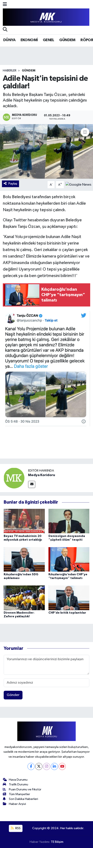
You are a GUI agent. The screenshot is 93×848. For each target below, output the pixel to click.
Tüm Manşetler (19, 794)
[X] (38, 766)
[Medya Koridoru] (14, 478)
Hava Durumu (18, 779)
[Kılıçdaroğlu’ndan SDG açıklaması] (24, 559)
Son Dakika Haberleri (23, 799)
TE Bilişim (57, 841)
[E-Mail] (31, 484)
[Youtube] (62, 766)
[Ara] (5, 30)
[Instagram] (46, 766)
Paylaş (12, 183)
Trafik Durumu (18, 784)
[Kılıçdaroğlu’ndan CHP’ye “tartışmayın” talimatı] (69, 559)
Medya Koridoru (41, 475)
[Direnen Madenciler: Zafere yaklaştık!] (24, 598)
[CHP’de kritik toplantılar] (69, 598)
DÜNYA (9, 40)
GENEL (48, 40)
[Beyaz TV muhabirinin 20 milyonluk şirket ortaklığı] (24, 521)
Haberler (9, 70)
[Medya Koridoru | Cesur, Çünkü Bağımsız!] (46, 17)
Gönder (13, 695)
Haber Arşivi (17, 804)
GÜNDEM (67, 40)
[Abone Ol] (78, 184)
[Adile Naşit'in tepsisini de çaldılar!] (46, 151)
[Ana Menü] (5, 4)
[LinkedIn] (54, 766)
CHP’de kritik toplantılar (67, 612)
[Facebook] (31, 766)
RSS (18, 828)
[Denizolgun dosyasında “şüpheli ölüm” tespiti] (69, 521)
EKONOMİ (29, 40)
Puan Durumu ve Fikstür (25, 789)
